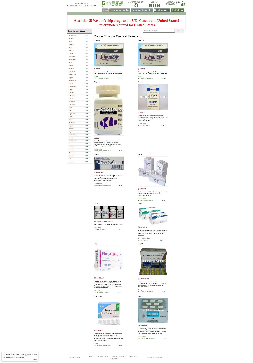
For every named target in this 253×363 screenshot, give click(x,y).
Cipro (70, 108)
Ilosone (70, 120)
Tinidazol (71, 50)
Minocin (96, 204)
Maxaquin (71, 153)
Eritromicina (72, 86)
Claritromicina (72, 135)
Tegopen (71, 132)
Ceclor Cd (71, 71)
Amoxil (70, 138)
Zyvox (70, 62)
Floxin (70, 41)
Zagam (140, 243)
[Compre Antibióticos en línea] (81, 4)
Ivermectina (72, 35)
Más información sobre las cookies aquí (13, 357)
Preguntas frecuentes (142, 10)
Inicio (105, 10)
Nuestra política (161, 10)
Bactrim (71, 162)
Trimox (70, 144)
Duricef (140, 296)
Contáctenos (177, 10)
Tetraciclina (72, 74)
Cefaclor (71, 92)
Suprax (70, 126)
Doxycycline (98, 296)
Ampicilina (71, 105)
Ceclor (140, 82)
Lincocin (71, 147)
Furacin (70, 150)
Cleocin (96, 154)
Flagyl (96, 243)
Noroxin (71, 44)
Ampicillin (97, 82)
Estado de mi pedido (120, 10)
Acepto (35, 359)
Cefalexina (71, 96)
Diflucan (71, 159)
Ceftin (140, 204)
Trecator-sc (72, 59)
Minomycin (72, 80)
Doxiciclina (72, 56)
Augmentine (72, 114)
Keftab (70, 53)
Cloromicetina (72, 141)
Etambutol (71, 102)
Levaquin (71, 68)
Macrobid (71, 123)
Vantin (70, 117)
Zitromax (71, 156)
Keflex (140, 154)
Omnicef (97, 40)
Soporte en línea (136, 2)
